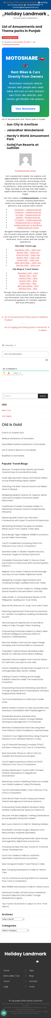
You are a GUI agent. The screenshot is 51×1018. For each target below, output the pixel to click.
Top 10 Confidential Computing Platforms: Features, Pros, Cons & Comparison (22, 544)
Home (6, 970)
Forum (7, 981)
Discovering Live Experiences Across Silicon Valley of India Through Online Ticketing (22, 624)
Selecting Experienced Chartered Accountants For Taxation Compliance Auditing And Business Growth (25, 614)
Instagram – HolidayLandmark (28, 210)
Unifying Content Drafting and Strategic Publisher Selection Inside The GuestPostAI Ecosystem (22, 679)
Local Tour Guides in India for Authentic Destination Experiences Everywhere (20, 857)
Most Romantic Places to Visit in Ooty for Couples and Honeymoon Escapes (21, 754)
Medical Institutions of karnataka (18, 438)
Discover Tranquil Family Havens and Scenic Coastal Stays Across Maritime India (23, 471)
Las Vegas (7, 416)
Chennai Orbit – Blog (28, 278)
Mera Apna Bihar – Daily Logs (28, 263)
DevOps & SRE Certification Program (22, 2)
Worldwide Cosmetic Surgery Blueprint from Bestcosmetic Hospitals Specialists (23, 831)
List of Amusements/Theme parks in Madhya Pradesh (26, 318)
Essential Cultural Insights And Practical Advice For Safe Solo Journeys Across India (24, 661)
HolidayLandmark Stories (28, 228)
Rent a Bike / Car (11, 976)
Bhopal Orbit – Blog (28, 276)
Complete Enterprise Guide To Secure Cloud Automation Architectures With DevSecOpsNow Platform (25, 563)
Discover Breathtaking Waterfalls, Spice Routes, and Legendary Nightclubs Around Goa (25, 840)
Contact (33, 981)
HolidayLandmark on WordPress (28, 225)
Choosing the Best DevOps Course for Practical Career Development (25, 848)
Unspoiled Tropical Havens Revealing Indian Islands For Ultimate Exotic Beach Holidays (23, 652)
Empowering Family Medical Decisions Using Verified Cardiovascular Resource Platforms (23, 808)
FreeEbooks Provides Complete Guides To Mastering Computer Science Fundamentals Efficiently (23, 509)
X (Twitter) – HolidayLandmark (28, 220)
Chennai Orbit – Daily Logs (28, 255)
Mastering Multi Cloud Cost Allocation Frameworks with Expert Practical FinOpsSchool (25, 519)
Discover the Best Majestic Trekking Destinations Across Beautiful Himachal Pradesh (25, 817)
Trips (31, 970)
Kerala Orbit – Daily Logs (28, 260)
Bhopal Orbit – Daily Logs (28, 252)
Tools (31, 986)
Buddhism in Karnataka (13, 455)
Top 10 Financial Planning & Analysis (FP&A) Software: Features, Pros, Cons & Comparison (24, 746)
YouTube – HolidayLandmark (28, 215)
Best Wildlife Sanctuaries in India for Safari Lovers (25, 886)
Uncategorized (10, 37)
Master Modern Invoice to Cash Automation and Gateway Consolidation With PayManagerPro (25, 709)
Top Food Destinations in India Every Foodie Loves (23, 700)
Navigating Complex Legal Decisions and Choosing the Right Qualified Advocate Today (24, 581)
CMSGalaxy (21, 1004)
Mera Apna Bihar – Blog (28, 286)
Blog (31, 976)
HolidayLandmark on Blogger (28, 222)
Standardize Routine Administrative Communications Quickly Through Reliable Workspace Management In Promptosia (22, 719)
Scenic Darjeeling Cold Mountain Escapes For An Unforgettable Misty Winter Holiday (25, 669)
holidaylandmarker (11, 44)
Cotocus (40, 1011)
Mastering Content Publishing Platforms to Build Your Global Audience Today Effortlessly (25, 783)
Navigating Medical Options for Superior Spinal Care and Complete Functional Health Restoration (24, 498)
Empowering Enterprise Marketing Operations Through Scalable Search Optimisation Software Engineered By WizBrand (25, 690)
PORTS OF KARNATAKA (13, 432)
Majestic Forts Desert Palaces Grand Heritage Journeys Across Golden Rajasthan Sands (24, 573)
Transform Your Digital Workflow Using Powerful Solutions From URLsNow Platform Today (25, 737)
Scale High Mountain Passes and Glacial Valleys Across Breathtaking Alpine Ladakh (24, 479)
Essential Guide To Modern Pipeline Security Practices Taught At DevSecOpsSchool (23, 553)
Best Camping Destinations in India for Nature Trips (24, 871)
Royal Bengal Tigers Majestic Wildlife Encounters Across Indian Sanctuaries (25, 536)
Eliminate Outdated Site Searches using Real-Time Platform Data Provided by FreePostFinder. (25, 729)
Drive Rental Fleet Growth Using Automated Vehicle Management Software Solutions (23, 800)
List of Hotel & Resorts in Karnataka (19, 450)
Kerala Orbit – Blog (28, 283)
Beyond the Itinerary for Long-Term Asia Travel (25, 605)
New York (6, 410)
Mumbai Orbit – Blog (28, 288)
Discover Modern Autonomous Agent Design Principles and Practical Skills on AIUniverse (23, 644)
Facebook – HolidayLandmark (28, 212)
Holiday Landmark (25, 14)
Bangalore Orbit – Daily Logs (28, 250)
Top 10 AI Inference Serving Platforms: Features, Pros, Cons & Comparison (25, 879)
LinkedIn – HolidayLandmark (28, 217)
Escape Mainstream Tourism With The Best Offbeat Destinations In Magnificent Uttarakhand (23, 773)
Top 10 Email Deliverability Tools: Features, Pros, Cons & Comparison (25, 791)
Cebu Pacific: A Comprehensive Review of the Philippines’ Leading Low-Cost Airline (24, 598)
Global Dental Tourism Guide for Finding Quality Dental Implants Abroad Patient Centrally (25, 590)
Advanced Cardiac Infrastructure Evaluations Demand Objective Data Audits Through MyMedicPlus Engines (24, 895)
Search (43, 396)
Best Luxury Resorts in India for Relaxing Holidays (25, 824)
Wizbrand (38, 1007)
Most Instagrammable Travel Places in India (23, 864)
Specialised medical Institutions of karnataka (23, 444)
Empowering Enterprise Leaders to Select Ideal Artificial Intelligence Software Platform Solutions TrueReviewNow (24, 634)
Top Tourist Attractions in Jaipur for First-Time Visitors (24, 905)
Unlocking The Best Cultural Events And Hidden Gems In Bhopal (24, 488)
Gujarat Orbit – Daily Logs (27, 257)
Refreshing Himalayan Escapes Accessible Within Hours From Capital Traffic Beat (22, 527)
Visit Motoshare (26, 108)
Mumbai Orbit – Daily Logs (28, 265)
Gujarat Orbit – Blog (28, 281)
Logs (6, 986)
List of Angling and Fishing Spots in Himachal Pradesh (25, 329)
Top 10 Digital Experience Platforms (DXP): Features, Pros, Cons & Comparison (22, 763)
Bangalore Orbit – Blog (28, 273)
